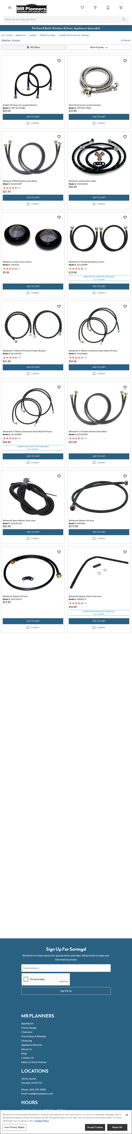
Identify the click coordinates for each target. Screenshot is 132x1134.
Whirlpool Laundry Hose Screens (17, 262)
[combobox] (99, 47)
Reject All (117, 1127)
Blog (24, 1053)
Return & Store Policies (34, 1062)
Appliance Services (31, 1044)
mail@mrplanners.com (40, 1093)
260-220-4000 (37, 1089)
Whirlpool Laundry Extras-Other (82, 181)
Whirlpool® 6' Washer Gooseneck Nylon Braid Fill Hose (93, 351)
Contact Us (27, 1057)
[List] (82, 7)
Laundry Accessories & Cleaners (74, 35)
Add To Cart (33, 117)
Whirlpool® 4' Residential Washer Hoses (86, 262)
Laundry (33, 35)
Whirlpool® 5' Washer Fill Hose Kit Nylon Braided (24, 351)
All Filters (35, 47)
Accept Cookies (95, 1127)
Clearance (26, 1031)
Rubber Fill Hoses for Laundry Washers (20, 105)
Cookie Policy (42, 1121)
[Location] (95, 7)
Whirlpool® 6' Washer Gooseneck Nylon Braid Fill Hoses (27, 431)
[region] (66, 1122)
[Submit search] (123, 19)
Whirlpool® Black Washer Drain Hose (19, 521)
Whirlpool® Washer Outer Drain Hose (85, 596)
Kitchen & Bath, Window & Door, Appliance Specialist (66, 28)
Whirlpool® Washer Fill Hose (81, 521)
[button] (10, 7)
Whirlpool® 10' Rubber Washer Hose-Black (88, 431)
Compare (35, 123)
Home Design (28, 1027)
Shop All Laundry (48, 35)
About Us (26, 1049)
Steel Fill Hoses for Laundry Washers (85, 105)
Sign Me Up (66, 990)
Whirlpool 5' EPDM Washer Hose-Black (20, 181)
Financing (26, 1040)
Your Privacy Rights (14, 1127)
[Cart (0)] (121, 7)
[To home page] (31, 8)
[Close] (126, 1115)
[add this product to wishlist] (59, 61)
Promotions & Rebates (33, 1036)
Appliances (21, 35)
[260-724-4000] (108, 7)
